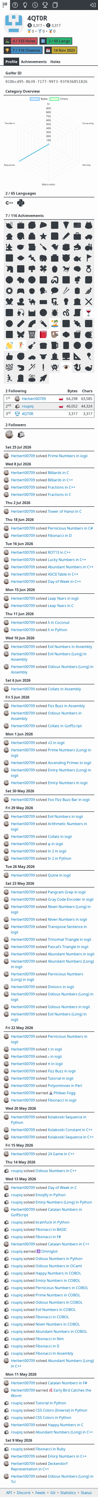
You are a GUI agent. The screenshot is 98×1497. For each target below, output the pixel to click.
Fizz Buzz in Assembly (66, 705)
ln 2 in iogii (57, 851)
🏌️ (20, 345)
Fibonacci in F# (48, 1236)
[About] (15, 5)
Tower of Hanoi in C (65, 511)
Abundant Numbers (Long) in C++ (64, 1432)
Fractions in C (59, 494)
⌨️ (43, 301)
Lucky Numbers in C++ (67, 559)
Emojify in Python (51, 1194)
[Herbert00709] (9, 434)
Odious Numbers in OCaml (59, 1265)
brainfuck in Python (53, 1222)
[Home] (5, 5)
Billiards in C (58, 472)
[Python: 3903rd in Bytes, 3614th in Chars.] (20, 202)
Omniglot (49, 1251)
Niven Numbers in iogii (67, 919)
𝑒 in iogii (55, 1056)
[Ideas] (25, 5)
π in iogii (55, 1063)
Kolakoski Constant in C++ (70, 1129)
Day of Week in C (62, 1187)
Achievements (34, 61)
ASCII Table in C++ (63, 574)
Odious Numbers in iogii (69, 1006)
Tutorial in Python (51, 1402)
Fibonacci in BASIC (51, 1229)
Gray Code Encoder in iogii (70, 899)
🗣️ (43, 291)
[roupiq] (20, 434)
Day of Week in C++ (64, 581)
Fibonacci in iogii (62, 1100)
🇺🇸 (77, 225)
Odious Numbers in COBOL (59, 1302)
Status (86, 1492)
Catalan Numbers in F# (67, 1382)
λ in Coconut (59, 622)
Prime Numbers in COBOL (58, 1295)
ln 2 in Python (59, 858)
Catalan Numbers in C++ (68, 1244)
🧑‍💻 (20, 301)
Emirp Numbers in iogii (68, 782)
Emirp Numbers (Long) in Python (64, 1202)
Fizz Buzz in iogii (62, 1071)
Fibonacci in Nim (50, 1338)
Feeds (40, 1492)
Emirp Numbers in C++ (67, 1456)
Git (52, 1492)
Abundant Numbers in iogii (71, 953)
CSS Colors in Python (53, 1417)
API (9, 1492)
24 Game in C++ (61, 1153)
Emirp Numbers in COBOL (58, 1280)
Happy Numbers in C (65, 1424)
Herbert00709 (23, 455)
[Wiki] (55, 5)
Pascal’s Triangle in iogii (68, 946)
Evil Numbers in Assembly (70, 646)
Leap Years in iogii (63, 598)
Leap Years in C (61, 605)
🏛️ (77, 301)
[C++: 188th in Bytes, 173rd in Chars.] (9, 202)
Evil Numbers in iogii (65, 816)
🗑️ (32, 334)
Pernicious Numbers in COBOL (62, 1287)
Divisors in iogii (61, 986)
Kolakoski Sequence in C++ (71, 1137)
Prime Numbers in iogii (68, 455)
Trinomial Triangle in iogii (69, 939)
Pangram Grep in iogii (67, 892)
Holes (55, 61)
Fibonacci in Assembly (54, 1353)
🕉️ (88, 323)
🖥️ (66, 356)
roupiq (17, 1170)
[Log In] (93, 5)
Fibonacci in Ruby (50, 1448)
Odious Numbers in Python (59, 1258)
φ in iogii (55, 843)
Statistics (68, 1492)
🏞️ (20, 269)
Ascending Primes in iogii (69, 762)
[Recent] (35, 5)
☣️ (9, 323)
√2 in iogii (56, 742)
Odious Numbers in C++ (56, 1170)
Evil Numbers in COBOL (56, 1309)
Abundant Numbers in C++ (70, 566)
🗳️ (32, 236)
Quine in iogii (59, 875)
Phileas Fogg (64, 1092)
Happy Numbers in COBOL (58, 1273)
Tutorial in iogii (60, 1078)
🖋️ (66, 236)
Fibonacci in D (60, 535)
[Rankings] (45, 5)
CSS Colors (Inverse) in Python (61, 1410)
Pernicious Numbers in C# (70, 528)
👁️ (66, 367)
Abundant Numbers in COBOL (61, 1331)
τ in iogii (55, 1049)
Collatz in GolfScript (65, 725)
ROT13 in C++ (59, 552)
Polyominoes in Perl (65, 1085)
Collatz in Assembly (64, 688)
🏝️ (54, 323)
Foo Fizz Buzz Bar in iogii (69, 799)
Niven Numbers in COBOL (58, 1324)
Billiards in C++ (60, 479)
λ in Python (57, 629)
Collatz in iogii (60, 836)
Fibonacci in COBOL (52, 1316)
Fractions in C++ (61, 487)
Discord (23, 1492)
